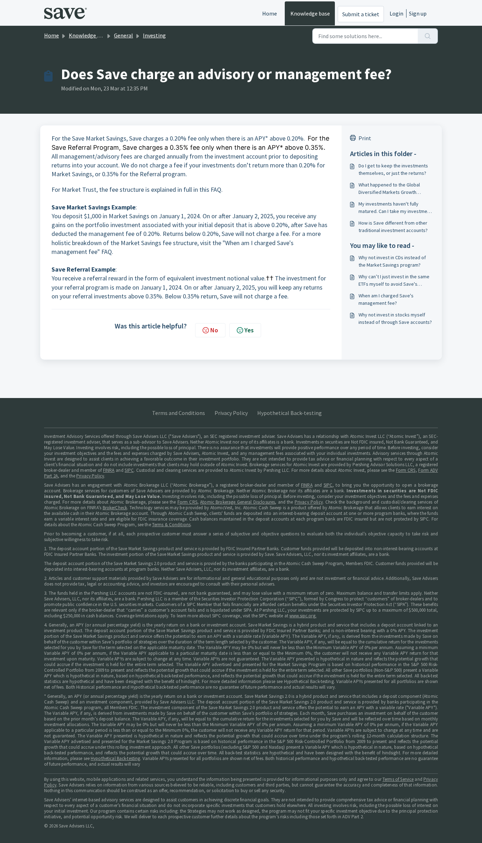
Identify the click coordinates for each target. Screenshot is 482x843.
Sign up (418, 13)
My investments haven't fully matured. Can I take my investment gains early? (395, 208)
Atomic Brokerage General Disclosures (237, 502)
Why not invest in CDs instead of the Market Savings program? (392, 261)
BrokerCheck (115, 508)
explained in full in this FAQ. (187, 189)
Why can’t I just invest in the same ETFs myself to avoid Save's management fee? (394, 280)
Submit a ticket (360, 14)
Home (269, 13)
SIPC (129, 470)
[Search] (428, 36)
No (214, 330)
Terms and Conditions (178, 412)
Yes (249, 330)
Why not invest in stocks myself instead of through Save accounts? (395, 318)
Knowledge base (310, 13)
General (123, 35)
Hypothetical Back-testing (289, 412)
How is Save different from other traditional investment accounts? (393, 226)
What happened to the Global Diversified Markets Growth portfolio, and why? (389, 189)
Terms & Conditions (171, 525)
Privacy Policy (231, 412)
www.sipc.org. (303, 616)
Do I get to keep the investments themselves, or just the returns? (393, 169)
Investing (154, 35)
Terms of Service (398, 779)
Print (365, 138)
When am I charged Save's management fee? (386, 299)
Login (396, 13)
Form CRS (406, 470)
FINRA (109, 470)
